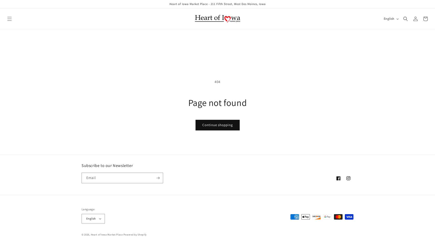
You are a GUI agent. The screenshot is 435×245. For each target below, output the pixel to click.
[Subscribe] (158, 178)
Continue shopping (217, 125)
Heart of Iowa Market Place (107, 234)
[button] (9, 19)
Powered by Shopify (135, 234)
